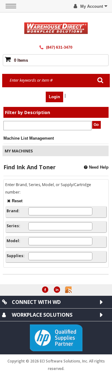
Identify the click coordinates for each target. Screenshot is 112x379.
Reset (17, 201)
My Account (91, 6)
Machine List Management (28, 138)
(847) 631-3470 (59, 47)
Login (54, 96)
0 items (21, 60)
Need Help (99, 167)
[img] (55, 28)
